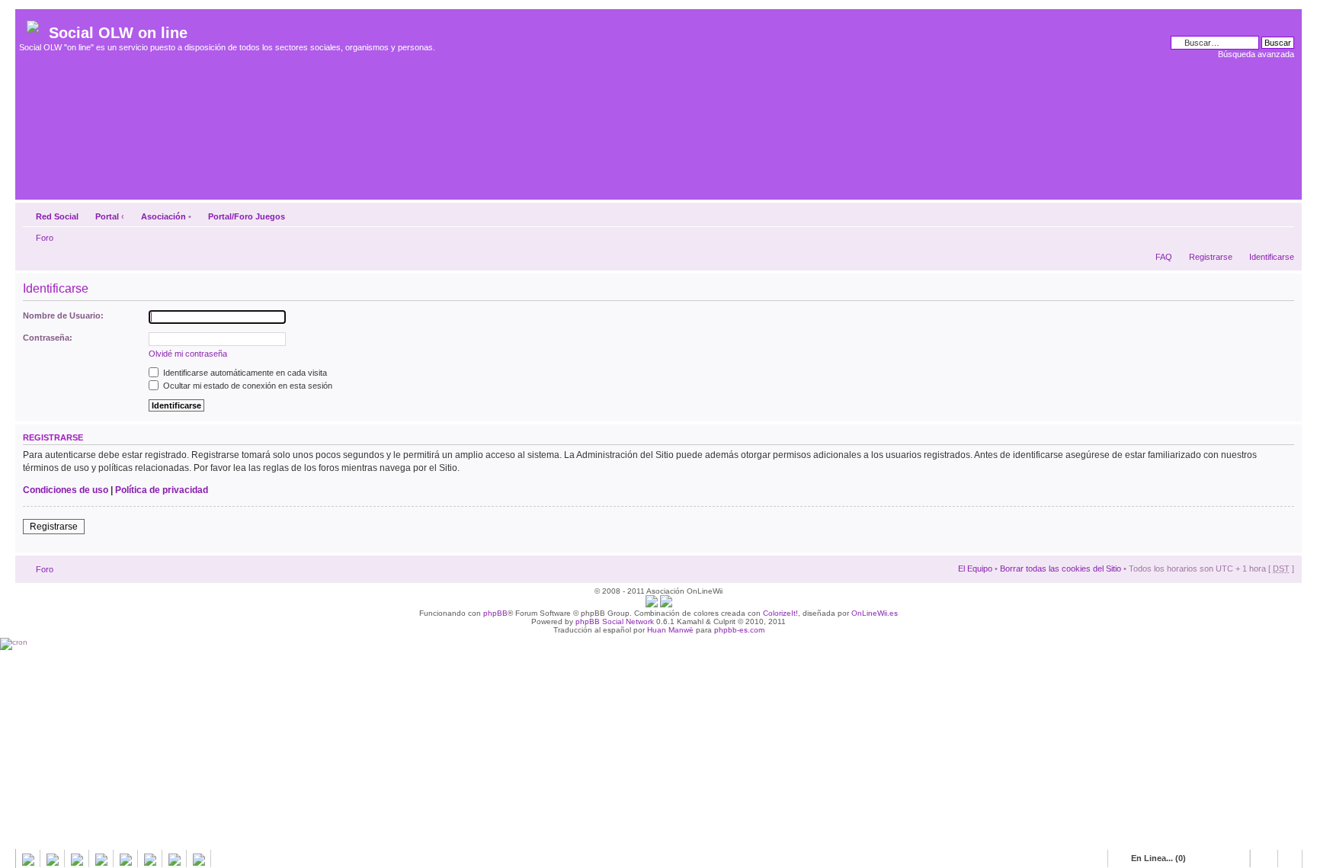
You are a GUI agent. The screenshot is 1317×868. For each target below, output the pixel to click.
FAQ (1163, 256)
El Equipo (975, 568)
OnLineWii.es (874, 613)
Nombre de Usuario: (63, 315)
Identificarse (1271, 256)
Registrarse (1210, 256)
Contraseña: (47, 337)
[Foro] (34, 23)
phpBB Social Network (614, 621)
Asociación (163, 216)
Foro (44, 237)
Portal (107, 216)
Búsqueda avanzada (1256, 54)
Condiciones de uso (65, 490)
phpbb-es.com (739, 630)
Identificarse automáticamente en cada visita (244, 372)
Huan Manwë (670, 630)
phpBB (495, 613)
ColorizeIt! (780, 613)
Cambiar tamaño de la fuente (1283, 213)
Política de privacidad (161, 490)
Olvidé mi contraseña (188, 353)
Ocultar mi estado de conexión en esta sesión (246, 385)
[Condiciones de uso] (652, 605)
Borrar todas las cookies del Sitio (1060, 568)
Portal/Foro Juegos (246, 216)
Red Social (57, 216)
